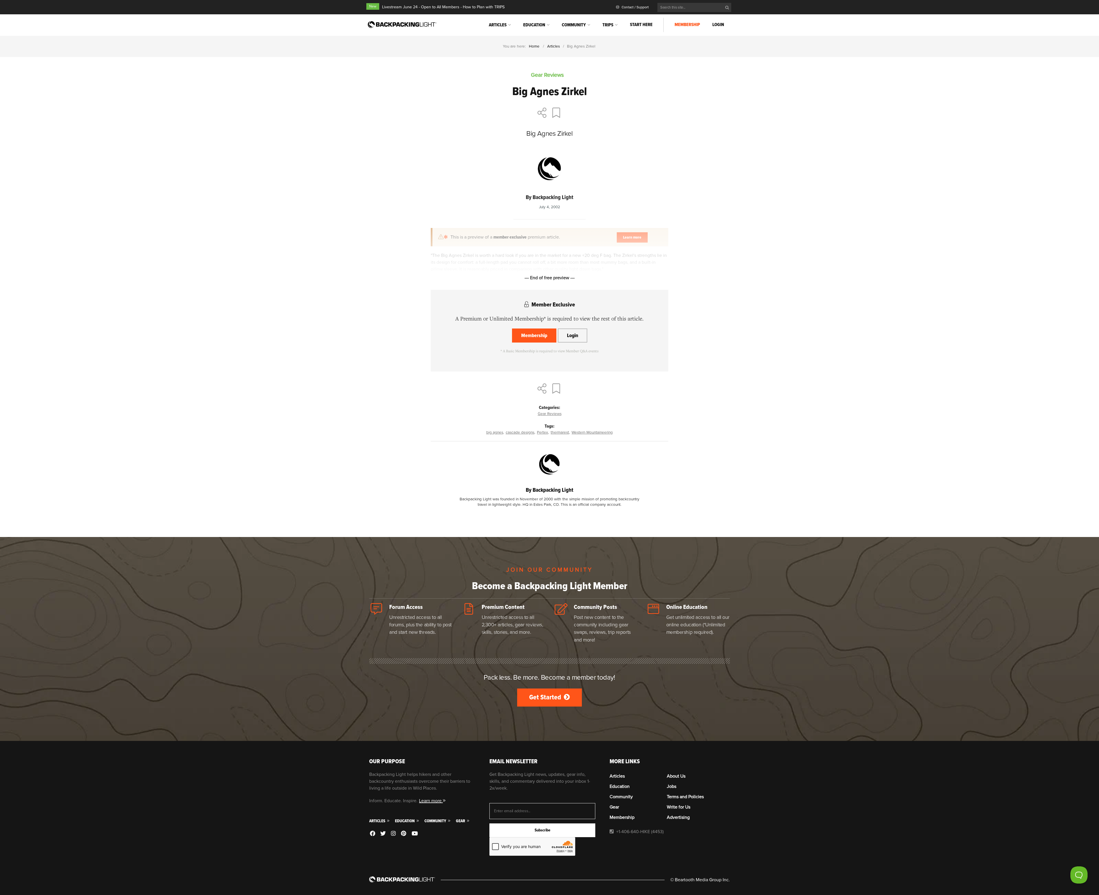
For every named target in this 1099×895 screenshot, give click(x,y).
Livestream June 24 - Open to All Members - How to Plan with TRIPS (443, 7)
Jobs (671, 786)
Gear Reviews (550, 413)
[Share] (542, 113)
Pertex (542, 432)
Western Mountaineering (592, 432)
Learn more (431, 801)
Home (534, 46)
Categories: (549, 407)
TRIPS (607, 25)
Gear (461, 821)
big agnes (494, 432)
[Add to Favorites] (557, 113)
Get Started (545, 697)
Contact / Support (635, 7)
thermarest (560, 432)
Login (718, 24)
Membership (687, 24)
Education (534, 25)
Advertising (678, 817)
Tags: (549, 426)
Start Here (641, 24)
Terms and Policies (685, 797)
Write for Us (678, 807)
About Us (676, 776)
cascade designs (520, 432)
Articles (498, 25)
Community (574, 25)
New (372, 6)
